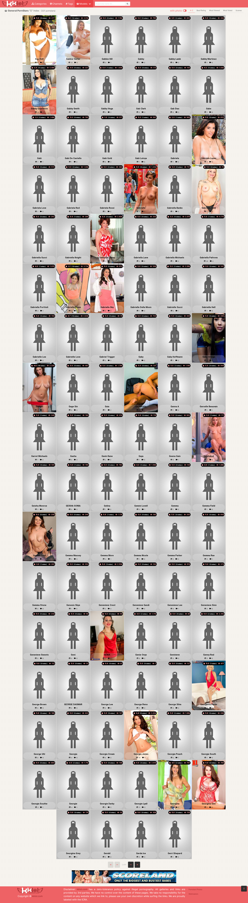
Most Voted (227, 10)
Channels (57, 3)
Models (83, 3)
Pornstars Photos (195, 889)
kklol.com (37, 896)
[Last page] (137, 865)
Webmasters (193, 894)
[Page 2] (131, 865)
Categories (40, 3)
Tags (70, 3)
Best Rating (201, 10)
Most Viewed (214, 10)
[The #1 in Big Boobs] (124, 882)
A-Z (191, 10)
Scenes (239, 10)
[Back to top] (244, 889)
